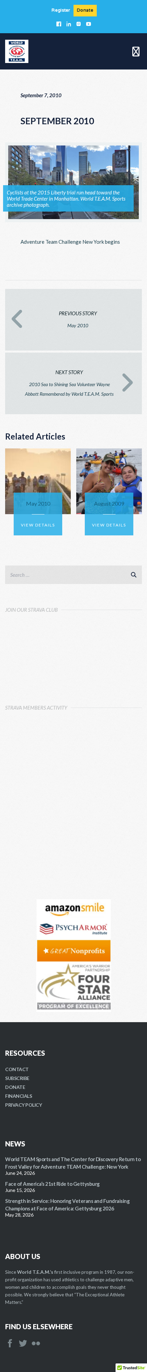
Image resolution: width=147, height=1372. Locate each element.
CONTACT (17, 1069)
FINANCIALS (18, 1096)
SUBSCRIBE (17, 1078)
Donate (85, 10)
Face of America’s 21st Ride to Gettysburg (52, 1184)
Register (61, 10)
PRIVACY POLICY (23, 1105)
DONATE (15, 1087)
